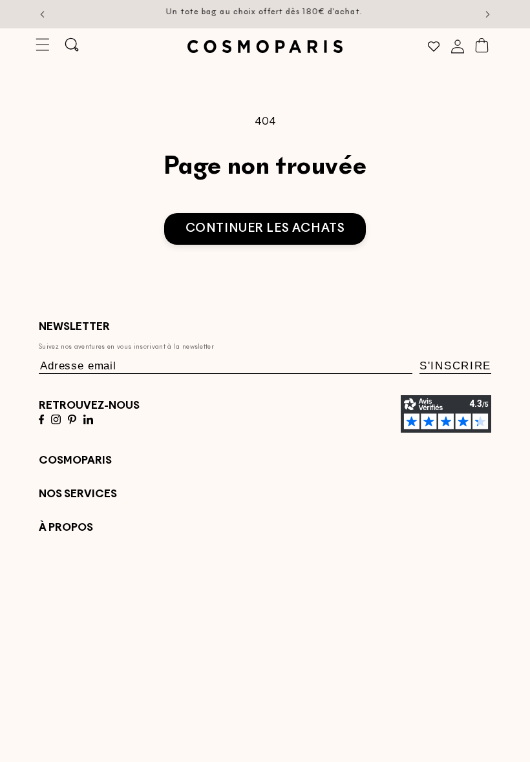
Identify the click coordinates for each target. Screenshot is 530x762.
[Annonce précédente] (42, 14)
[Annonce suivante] (488, 14)
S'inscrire (455, 366)
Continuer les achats (265, 229)
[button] (42, 45)
